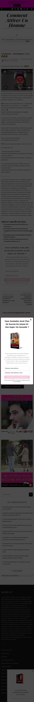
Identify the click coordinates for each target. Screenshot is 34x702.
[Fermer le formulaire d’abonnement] (31, 320)
